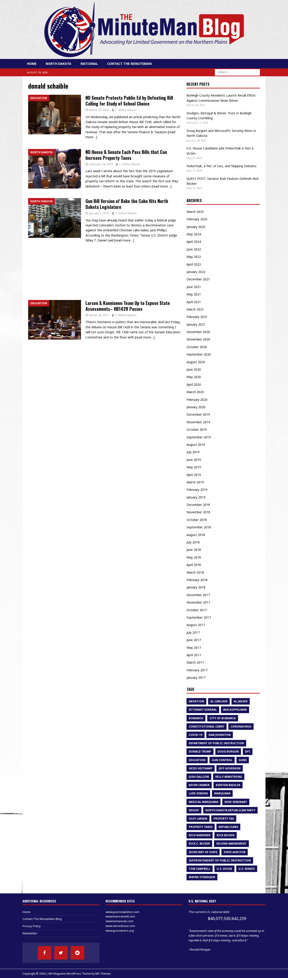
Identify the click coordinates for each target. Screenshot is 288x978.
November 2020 (198, 339)
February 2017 (197, 670)
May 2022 (194, 257)
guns (243, 760)
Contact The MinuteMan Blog (42, 919)
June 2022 (194, 249)
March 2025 (195, 212)
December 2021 (198, 279)
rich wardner (199, 835)
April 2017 (194, 655)
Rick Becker (225, 835)
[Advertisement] (104, 271)
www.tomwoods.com (119, 921)
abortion (196, 701)
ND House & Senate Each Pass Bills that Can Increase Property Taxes (126, 155)
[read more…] (161, 186)
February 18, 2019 (101, 164)
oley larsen (198, 818)
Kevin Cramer (199, 785)
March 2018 (195, 572)
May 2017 (194, 647)
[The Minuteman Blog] (144, 56)
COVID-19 (195, 735)
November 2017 (198, 602)
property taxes (200, 827)
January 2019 (196, 497)
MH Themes (103, 974)
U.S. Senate (246, 869)
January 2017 (196, 677)
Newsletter (29, 933)
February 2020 (197, 399)
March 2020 (195, 392)
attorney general (203, 710)
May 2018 (194, 557)
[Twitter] (61, 953)
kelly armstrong (228, 777)
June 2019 (194, 459)
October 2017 (197, 610)
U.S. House (224, 869)
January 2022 (196, 272)
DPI (247, 751)
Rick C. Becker (199, 843)
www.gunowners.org (120, 930)
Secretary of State (203, 852)
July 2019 (193, 452)
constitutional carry (206, 726)
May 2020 (194, 377)
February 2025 (197, 219)
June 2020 (194, 369)
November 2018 (198, 512)
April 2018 (194, 565)
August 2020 (196, 362)
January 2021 (196, 324)
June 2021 (194, 287)
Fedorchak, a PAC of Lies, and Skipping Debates (221, 166)
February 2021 (197, 317)
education (197, 760)
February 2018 (197, 580)
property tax (224, 818)
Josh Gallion (199, 777)
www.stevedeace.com (120, 926)
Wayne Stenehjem (202, 877)
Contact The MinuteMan (129, 63)
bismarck (196, 718)
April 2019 (194, 475)
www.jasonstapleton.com (122, 912)
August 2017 (196, 625)
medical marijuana (203, 802)
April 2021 (194, 302)
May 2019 (194, 467)
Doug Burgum (228, 751)
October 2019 (197, 429)
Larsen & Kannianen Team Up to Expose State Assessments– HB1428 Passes (128, 306)
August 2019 (196, 444)
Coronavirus (241, 726)
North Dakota (58, 63)
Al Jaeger (241, 701)
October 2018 (197, 520)
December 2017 (198, 595)
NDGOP (194, 810)
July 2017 (193, 632)
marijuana (222, 793)
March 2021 (195, 309)
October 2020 (197, 347)
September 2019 (199, 437)
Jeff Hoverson (230, 768)
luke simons (198, 793)
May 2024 (194, 234)
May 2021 (194, 294)
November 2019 (198, 422)
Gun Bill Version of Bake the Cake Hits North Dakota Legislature (127, 204)
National (89, 63)
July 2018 (193, 542)
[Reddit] (77, 953)
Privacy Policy (31, 926)
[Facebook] (44, 953)
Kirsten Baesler (228, 785)
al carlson (218, 701)
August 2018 (196, 535)
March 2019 (195, 482)
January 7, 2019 (99, 213)
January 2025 (196, 227)
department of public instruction (216, 743)
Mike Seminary (236, 802)
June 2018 (194, 550)
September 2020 (199, 354)
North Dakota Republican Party (230, 810)
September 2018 (199, 527)
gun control (222, 760)
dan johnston (220, 735)
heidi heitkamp (200, 768)
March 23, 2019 (99, 110)
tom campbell (199, 869)
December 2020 (198, 332)
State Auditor (234, 852)
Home (31, 63)
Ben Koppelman (235, 710)
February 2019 (197, 489)
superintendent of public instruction (220, 860)
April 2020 (194, 384)
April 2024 (194, 241)
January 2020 (196, 407)
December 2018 (198, 505)
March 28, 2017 (99, 315)
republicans (228, 827)
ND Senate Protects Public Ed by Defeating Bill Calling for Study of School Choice (129, 100)
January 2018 (196, 587)
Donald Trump (200, 751)
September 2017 (199, 617)
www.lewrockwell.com (120, 916)
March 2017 (195, 662)
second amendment (231, 843)
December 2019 (198, 414)
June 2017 (194, 640)
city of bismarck (222, 718)
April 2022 (194, 264)
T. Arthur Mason (126, 110)
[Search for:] (237, 72)
